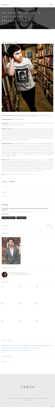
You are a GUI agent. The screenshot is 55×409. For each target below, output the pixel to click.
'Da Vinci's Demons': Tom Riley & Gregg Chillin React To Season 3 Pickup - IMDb (20, 347)
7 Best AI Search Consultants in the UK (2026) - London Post (16, 350)
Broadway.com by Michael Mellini (21, 115)
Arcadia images (8, 174)
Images (26, 174)
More (3, 352)
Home (3, 24)
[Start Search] (51, 228)
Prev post (5, 226)
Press (22, 174)
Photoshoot (31, 174)
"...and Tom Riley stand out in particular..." (17, 272)
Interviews (18, 174)
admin (10, 42)
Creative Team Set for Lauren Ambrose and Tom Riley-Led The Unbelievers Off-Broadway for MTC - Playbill (27, 345)
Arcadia (14, 174)
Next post (49, 226)
